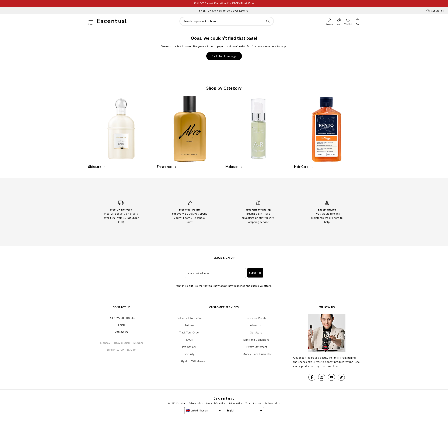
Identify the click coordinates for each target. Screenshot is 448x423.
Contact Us (121, 331)
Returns (189, 325)
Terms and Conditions (256, 339)
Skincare (95, 167)
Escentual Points (256, 318)
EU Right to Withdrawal (190, 361)
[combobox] (226, 21)
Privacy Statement (256, 346)
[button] (90, 20)
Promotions (189, 346)
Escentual (181, 403)
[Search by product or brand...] (268, 21)
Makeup (231, 167)
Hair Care (301, 167)
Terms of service (254, 403)
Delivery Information (189, 318)
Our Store (256, 332)
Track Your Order (189, 332)
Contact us (437, 10)
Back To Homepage (224, 56)
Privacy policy (196, 403)
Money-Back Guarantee (257, 354)
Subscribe (255, 272)
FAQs (189, 339)
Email (121, 324)
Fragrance (165, 167)
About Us (256, 325)
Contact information (215, 403)
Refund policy (235, 403)
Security (189, 354)
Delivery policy (272, 403)
